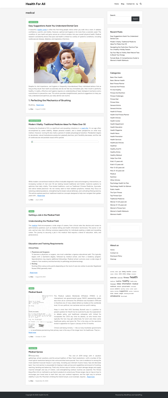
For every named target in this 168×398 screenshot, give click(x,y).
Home (116, 4)
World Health (124, 296)
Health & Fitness (116, 111)
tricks (111, 293)
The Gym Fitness (116, 192)
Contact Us (130, 4)
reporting (123, 289)
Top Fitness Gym (116, 196)
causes (111, 274)
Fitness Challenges (116, 96)
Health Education (116, 127)
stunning (116, 291)
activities (112, 271)
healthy (125, 281)
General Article (115, 105)
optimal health (126, 286)
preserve (117, 289)
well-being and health (129, 293)
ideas (119, 284)
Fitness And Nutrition (117, 93)
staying (112, 291)
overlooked (133, 286)
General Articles (115, 108)
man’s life (84, 128)
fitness (126, 277)
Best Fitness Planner (117, 83)
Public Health (115, 189)
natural (119, 286)
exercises (120, 277)
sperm (135, 289)
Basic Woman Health (117, 80)
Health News (114, 133)
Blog (122, 4)
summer (131, 291)
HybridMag (138, 395)
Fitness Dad (114, 99)
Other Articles (115, 180)
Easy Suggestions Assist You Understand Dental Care (53, 26)
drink (120, 274)
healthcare (112, 281)
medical (34, 225)
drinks (124, 274)
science (127, 289)
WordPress (127, 395)
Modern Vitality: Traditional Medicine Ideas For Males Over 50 (57, 124)
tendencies (136, 291)
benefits (128, 271)
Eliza (31, 109)
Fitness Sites (32, 348)
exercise (113, 277)
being (124, 271)
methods (113, 286)
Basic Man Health (116, 77)
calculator (134, 271)
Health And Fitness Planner (119, 115)
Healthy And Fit (115, 149)
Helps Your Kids (115, 158)
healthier (119, 281)
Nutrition (113, 177)
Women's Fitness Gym (118, 208)
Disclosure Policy (116, 256)
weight (121, 293)
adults (116, 271)
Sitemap (113, 259)
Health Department (117, 124)
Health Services (115, 139)
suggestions (123, 291)
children (116, 274)
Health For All (35, 4)
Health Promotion (116, 136)
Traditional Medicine (34, 120)
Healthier (113, 146)
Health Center (115, 121)
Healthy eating (133, 281)
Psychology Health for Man (119, 183)
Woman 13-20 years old (118, 202)
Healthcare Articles (117, 143)
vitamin (116, 293)
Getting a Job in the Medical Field (44, 215)
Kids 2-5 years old (116, 161)
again (120, 271)
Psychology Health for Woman (120, 186)
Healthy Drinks (115, 152)
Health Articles (33, 22)
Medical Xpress (36, 352)
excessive (133, 274)
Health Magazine (116, 130)
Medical (31, 211)
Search (112, 15)
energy (129, 274)
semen (131, 289)
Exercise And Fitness (117, 87)
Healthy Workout (116, 155)
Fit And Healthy (115, 90)
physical (112, 289)
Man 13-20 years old (117, 168)
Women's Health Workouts (119, 211)
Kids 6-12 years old (116, 164)
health (134, 277)
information (126, 284)
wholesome (115, 296)
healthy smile (42, 30)
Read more (40, 105)
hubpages (113, 284)
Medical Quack (35, 292)
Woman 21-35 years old (118, 205)
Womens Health (115, 214)
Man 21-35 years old (117, 171)
